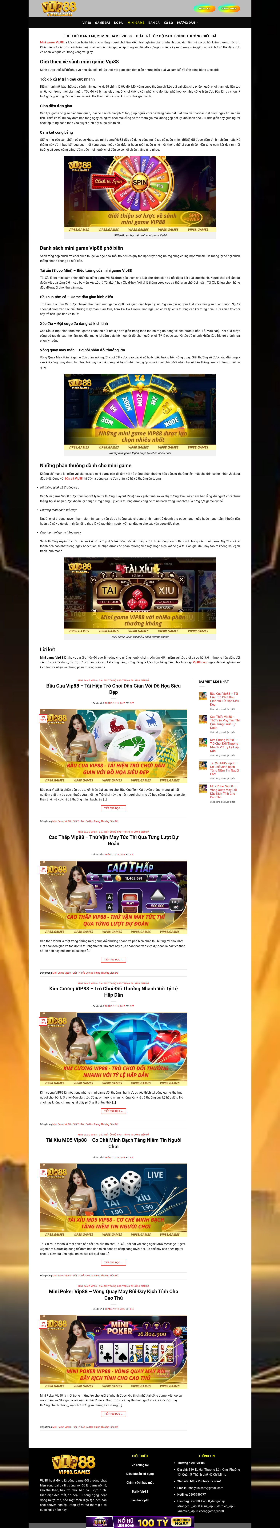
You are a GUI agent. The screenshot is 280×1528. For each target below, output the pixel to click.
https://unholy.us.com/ (205, 1481)
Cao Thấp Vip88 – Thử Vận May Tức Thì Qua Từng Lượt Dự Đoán (225, 722)
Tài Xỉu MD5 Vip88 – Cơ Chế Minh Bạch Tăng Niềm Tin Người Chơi (224, 768)
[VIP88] (59, 8)
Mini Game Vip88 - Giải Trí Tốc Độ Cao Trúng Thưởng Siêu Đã (113, 680)
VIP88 (86, 23)
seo (132, 703)
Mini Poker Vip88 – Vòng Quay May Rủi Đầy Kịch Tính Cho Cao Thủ (223, 791)
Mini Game (136, 23)
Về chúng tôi (140, 1465)
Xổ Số (168, 23)
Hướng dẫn (186, 23)
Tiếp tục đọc (113, 808)
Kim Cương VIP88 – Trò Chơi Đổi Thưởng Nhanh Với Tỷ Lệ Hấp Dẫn (224, 745)
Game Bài (102, 23)
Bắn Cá (154, 23)
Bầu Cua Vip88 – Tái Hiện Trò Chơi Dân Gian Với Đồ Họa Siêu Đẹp (224, 699)
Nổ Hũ (119, 23)
